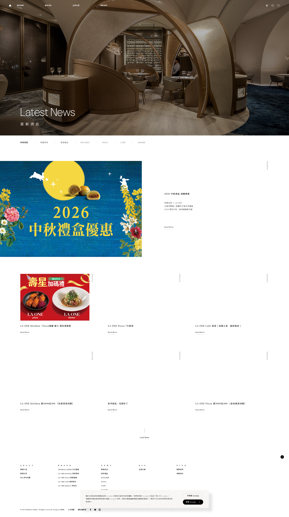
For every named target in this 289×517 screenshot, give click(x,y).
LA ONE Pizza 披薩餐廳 (67, 477)
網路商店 (180, 473)
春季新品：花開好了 (118, 403)
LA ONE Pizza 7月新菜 (121, 325)
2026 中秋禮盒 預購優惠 (177, 193)
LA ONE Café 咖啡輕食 (67, 482)
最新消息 (48, 5)
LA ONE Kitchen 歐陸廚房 (68, 473)
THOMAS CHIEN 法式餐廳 (68, 469)
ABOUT (27, 465)
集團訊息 (104, 469)
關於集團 (20, 5)
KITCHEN (105, 477)
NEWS (107, 465)
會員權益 (104, 473)
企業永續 (76, 5)
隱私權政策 (82, 510)
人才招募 (71, 510)
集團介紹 (23, 469)
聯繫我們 (103, 5)
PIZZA (103, 482)
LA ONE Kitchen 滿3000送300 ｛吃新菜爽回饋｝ (47, 403)
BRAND (65, 465)
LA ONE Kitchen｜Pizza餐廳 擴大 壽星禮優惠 (45, 325)
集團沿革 (23, 473)
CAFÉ (103, 486)
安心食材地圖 (25, 477)
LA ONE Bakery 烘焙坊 (67, 486)
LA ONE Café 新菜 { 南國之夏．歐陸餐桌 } (218, 325)
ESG (143, 465)
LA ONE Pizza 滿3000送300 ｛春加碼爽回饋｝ (220, 403)
